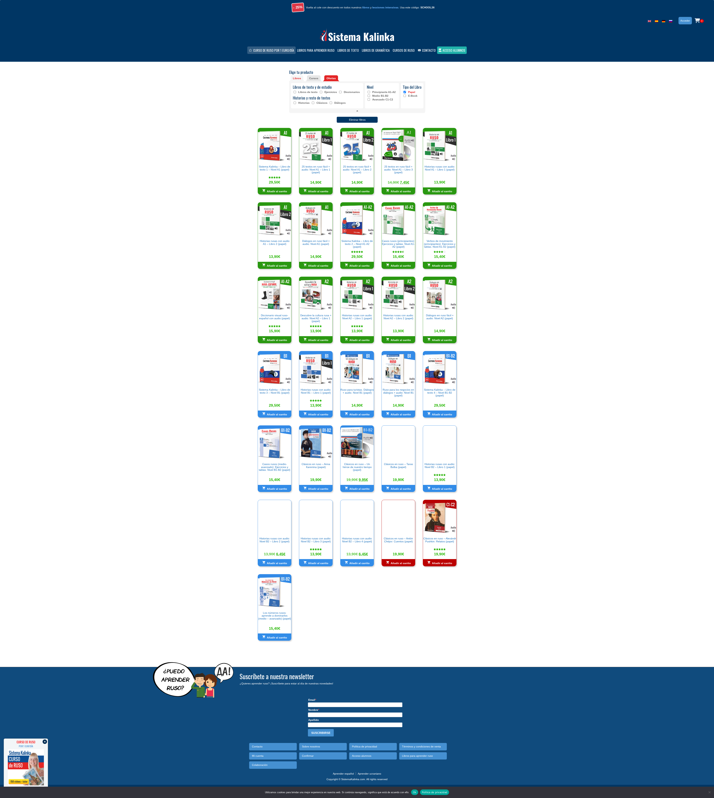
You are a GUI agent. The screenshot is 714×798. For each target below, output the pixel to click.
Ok (414, 792)
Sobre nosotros (311, 746)
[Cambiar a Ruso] (670, 20)
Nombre (313, 709)
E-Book (412, 95)
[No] (709, 792)
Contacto (429, 50)
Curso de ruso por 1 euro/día (273, 50)
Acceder (685, 20)
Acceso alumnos (454, 50)
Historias (304, 102)
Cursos (313, 78)
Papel (411, 92)
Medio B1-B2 (380, 95)
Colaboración (260, 765)
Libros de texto (348, 50)
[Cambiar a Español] (656, 20)
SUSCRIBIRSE (320, 732)
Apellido (313, 719)
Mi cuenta (257, 755)
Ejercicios (330, 92)
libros (365, 7)
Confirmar (308, 755)
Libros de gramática (376, 50)
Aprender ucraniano (369, 773)
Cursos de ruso (404, 50)
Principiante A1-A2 (384, 92)
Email (311, 699)
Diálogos (340, 102)
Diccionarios (352, 92)
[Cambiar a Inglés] (649, 20)
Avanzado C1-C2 (382, 99)
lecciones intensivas (385, 7)
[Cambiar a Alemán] (663, 20)
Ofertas (331, 78)
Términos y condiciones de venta (421, 746)
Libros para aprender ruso (316, 50)
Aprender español (343, 773)
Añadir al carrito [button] (277, 191)
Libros (297, 78)
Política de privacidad (364, 746)
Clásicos (321, 102)
